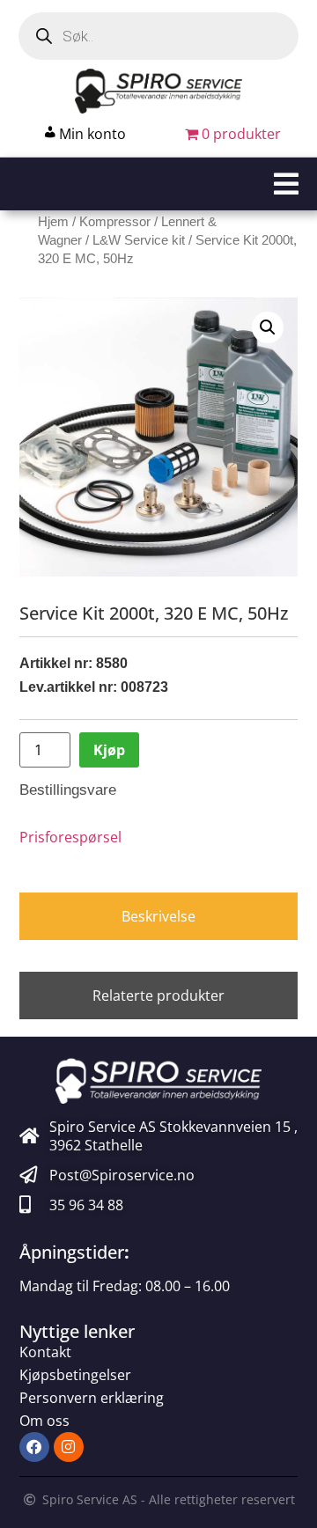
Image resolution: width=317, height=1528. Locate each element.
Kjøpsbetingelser (75, 1375)
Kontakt (45, 1352)
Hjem (53, 222)
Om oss (44, 1420)
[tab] (159, 916)
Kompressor (115, 222)
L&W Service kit (138, 240)
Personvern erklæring (91, 1397)
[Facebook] (34, 1447)
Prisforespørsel (70, 837)
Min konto (92, 133)
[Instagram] (69, 1447)
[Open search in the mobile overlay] (158, 36)
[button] (158, 184)
